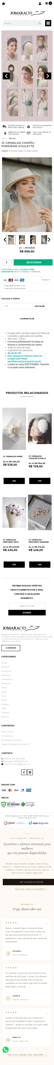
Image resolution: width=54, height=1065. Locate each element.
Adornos (5, 717)
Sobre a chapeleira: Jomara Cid (15, 744)
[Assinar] (27, 612)
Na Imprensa (7, 736)
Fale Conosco (7, 732)
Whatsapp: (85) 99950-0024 (15, 761)
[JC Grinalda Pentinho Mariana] (39, 528)
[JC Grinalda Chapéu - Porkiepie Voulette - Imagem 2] (22, 239)
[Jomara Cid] (27, 13)
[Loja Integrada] (38, 823)
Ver (14, 481)
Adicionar (33, 262)
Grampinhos (6, 679)
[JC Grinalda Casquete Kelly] (39, 444)
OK (39, 306)
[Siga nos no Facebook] (24, 772)
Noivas (12, 138)
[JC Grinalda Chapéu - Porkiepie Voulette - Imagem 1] (11, 239)
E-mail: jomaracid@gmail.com (16, 764)
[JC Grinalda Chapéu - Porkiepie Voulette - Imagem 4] (44, 239)
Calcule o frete (10, 298)
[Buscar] (39, 23)
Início (4, 138)
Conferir (11, 648)
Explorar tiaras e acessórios (30, 889)
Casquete (5, 675)
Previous (6, 75)
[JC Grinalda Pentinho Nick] (14, 528)
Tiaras (3, 708)
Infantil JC (5, 667)
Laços (4, 692)
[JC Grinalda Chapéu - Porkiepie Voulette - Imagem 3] (33, 239)
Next (47, 75)
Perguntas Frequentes (11, 740)
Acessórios (6, 671)
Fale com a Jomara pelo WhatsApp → (27, 1055)
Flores (4, 687)
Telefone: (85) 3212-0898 (14, 758)
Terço (4, 696)
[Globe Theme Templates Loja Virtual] (14, 823)
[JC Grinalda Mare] (14, 444)
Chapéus (5, 712)
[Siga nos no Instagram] (30, 772)
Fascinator (6, 683)
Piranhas (5, 704)
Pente (4, 700)
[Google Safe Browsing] (28, 804)
